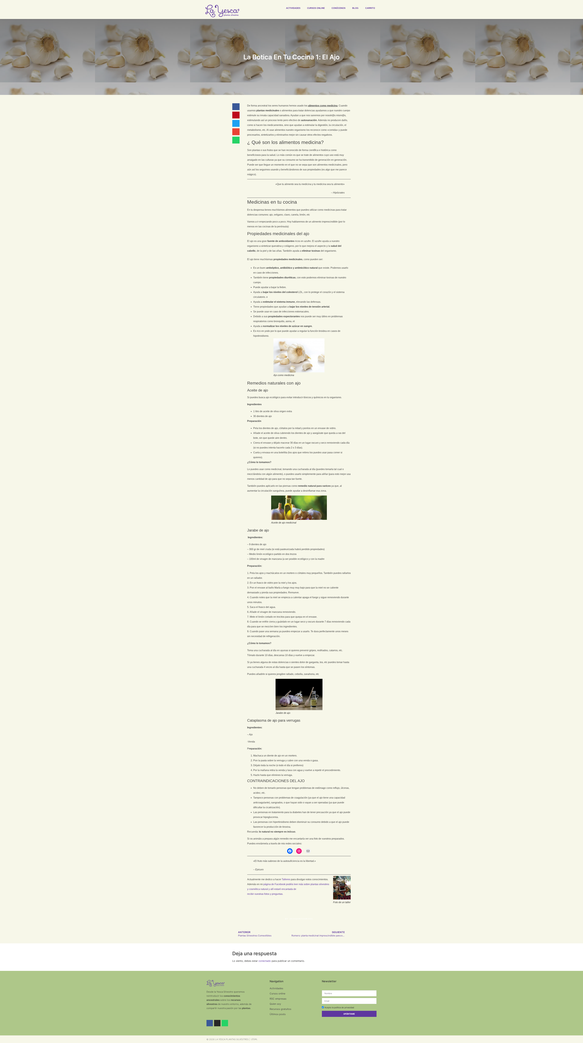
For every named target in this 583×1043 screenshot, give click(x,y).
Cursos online (316, 8)
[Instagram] (299, 851)
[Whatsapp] (225, 1023)
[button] (236, 106)
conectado (265, 960)
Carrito (370, 8)
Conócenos (338, 8)
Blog (355, 8)
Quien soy (275, 1003)
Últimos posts (278, 1014)
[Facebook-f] (209, 1023)
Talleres (286, 879)
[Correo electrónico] (308, 851)
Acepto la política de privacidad (339, 1007)
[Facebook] (290, 851)
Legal (254, 1039)
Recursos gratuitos (280, 1009)
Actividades (293, 8)
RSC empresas (278, 998)
